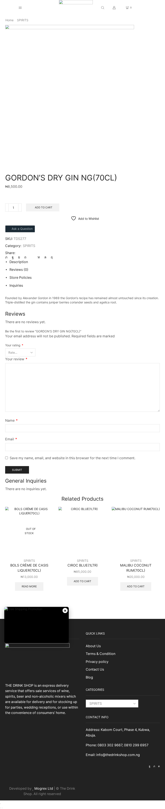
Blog (89, 677)
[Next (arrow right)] (2, 807)
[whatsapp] (45, 257)
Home (9, 20)
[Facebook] (13, 257)
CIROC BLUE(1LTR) (82, 565)
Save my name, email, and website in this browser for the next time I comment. (72, 458)
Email (11, 439)
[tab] (18, 262)
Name (11, 420)
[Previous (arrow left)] (0, 807)
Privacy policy (97, 662)
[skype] (51, 257)
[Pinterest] (25, 257)
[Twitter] (7, 257)
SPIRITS (22, 20)
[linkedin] (38, 257)
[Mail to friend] (32, 257)
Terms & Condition (100, 654)
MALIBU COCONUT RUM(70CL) (135, 568)
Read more (29, 586)
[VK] (19, 257)
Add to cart (43, 207)
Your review (16, 359)
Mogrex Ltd (43, 788)
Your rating (14, 345)
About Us (93, 646)
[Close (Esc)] (0, 803)
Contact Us (95, 669)
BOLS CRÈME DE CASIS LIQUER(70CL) (29, 568)
